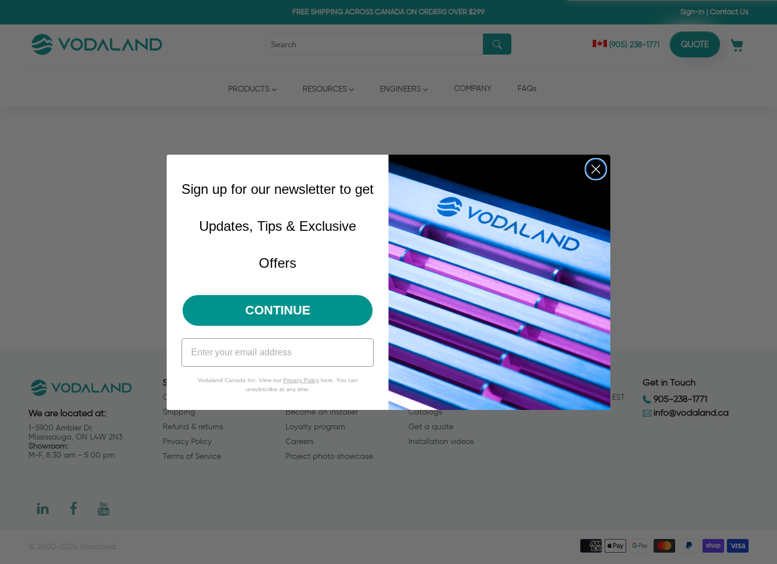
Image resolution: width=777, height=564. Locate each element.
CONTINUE (278, 310)
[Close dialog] (596, 169)
